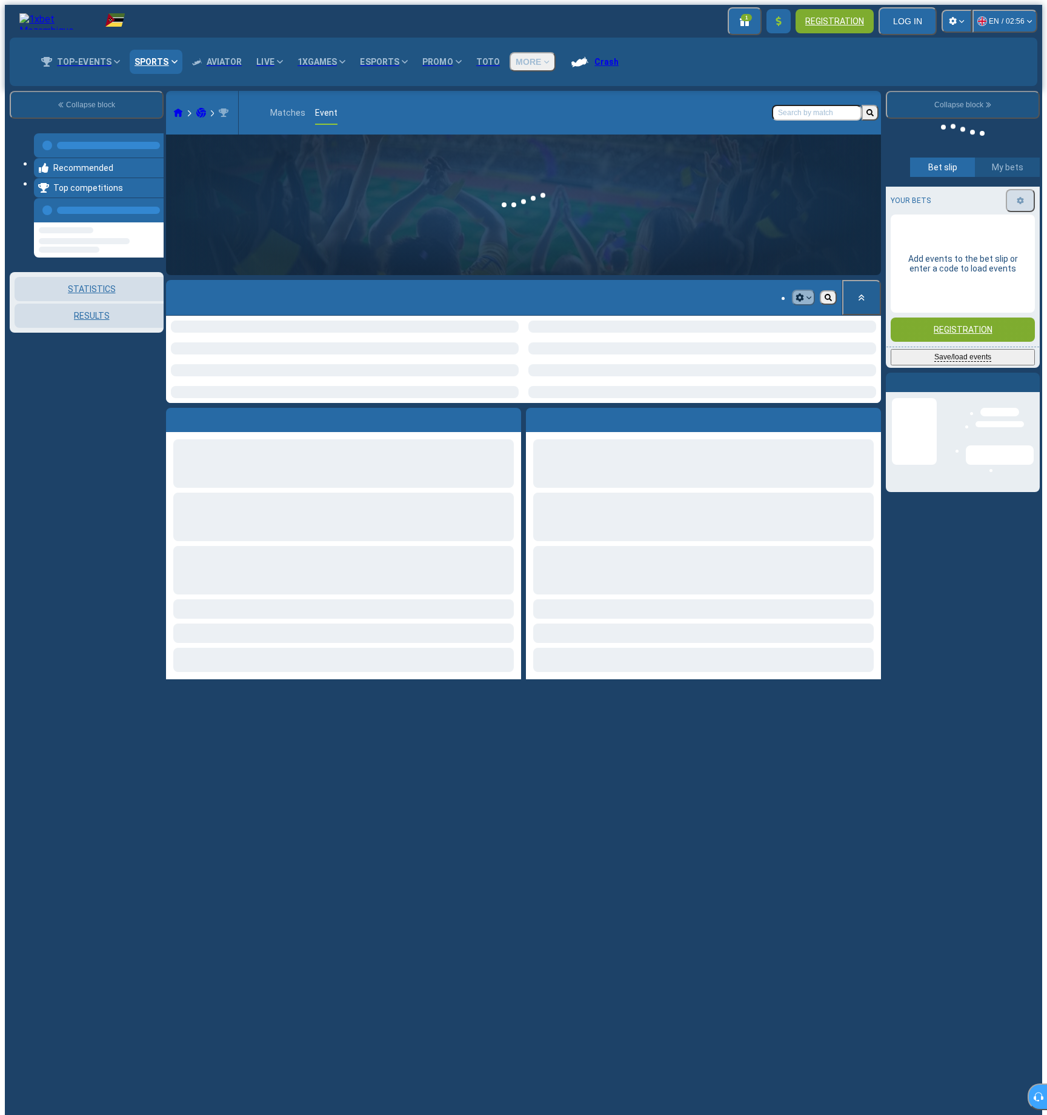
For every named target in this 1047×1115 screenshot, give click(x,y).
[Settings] (957, 21)
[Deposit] (778, 21)
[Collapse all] (861, 297)
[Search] (870, 113)
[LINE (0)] (178, 113)
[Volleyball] (201, 113)
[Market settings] (803, 297)
